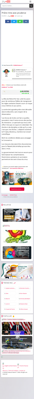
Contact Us (22, 370)
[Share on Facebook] (8, 21)
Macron (8, 298)
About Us (5, 370)
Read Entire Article (16, 189)
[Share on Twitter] (14, 21)
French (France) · (23, 366)
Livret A (8, 304)
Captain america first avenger (13, 288)
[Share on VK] (26, 21)
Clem (7, 293)
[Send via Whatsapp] (20, 21)
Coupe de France (10, 309)
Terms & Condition (13, 370)
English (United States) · (10, 366)
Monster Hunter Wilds (26, 288)
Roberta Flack (23, 304)
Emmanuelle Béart (25, 298)
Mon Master (23, 293)
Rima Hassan (24, 309)
